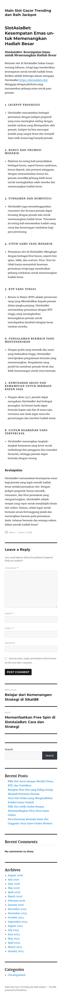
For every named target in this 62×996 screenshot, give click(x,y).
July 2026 (13, 879)
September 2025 (18, 921)
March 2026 (15, 896)
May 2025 (14, 938)
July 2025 (13, 930)
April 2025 (14, 942)
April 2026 (14, 892)
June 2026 (14, 883)
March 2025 (15, 946)
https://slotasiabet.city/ (33, 80)
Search (9, 749)
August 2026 (15, 875)
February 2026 (16, 900)
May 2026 (14, 887)
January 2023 (15, 951)
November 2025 (17, 913)
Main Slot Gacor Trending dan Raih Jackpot (28, 12)
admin (12, 532)
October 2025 (16, 917)
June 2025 (14, 934)
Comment (12, 568)
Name (9, 613)
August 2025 (15, 925)
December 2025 (17, 909)
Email (9, 628)
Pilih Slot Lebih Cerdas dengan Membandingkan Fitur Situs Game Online (28, 810)
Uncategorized (16, 974)
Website (10, 643)
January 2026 (16, 904)
